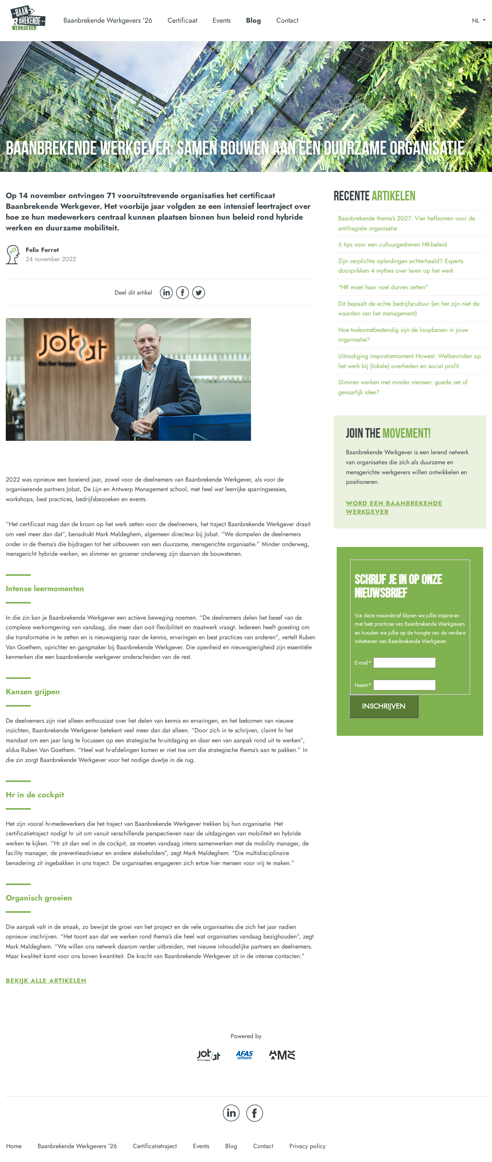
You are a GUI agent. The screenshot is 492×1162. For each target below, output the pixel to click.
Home (14, 1146)
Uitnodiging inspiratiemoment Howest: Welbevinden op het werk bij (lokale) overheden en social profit (409, 361)
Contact (287, 20)
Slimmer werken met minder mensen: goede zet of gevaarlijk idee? (403, 387)
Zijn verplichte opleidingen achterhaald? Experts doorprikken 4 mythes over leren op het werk (400, 266)
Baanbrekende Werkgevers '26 (77, 1146)
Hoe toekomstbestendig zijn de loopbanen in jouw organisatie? (403, 334)
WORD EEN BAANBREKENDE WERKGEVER (394, 507)
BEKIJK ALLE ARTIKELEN (46, 980)
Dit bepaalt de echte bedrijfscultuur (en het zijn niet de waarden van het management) (408, 308)
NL (476, 20)
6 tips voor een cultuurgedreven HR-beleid (392, 244)
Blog (253, 20)
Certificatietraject (155, 1146)
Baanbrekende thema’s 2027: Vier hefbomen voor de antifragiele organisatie (406, 223)
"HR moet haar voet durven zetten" (383, 287)
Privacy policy (307, 1146)
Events (222, 20)
